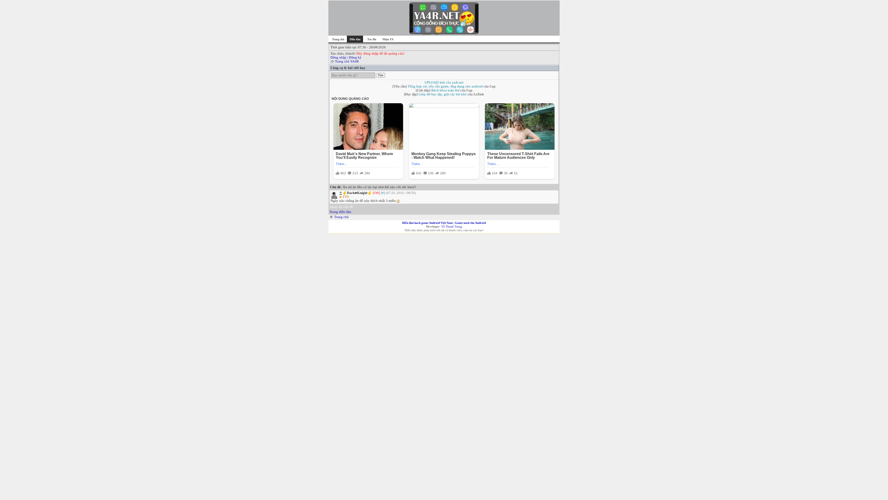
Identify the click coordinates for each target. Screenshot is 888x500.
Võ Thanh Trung (451, 226)
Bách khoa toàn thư (445, 90)
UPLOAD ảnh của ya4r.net (444, 82)
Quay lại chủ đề (341, 207)
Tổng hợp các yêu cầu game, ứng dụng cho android (445, 86)
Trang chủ (338, 39)
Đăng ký (355, 57)
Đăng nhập (338, 57)
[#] (383, 193)
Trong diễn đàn (340, 212)
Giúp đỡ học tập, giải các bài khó (443, 94)
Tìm (380, 75)
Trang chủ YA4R (347, 61)
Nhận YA (388, 39)
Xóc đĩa (371, 39)
